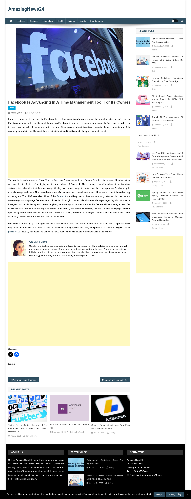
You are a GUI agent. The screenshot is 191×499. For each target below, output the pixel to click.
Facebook (61, 196)
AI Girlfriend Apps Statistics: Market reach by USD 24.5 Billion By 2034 (167, 99)
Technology (47, 21)
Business (34, 21)
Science (71, 21)
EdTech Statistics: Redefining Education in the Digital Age (167, 79)
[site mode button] (175, 20)
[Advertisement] (69, 157)
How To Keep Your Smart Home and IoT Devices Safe (167, 176)
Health (60, 21)
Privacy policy (175, 494)
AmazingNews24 (26, 9)
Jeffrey (112, 433)
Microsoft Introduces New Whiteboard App (69, 426)
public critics (14, 231)
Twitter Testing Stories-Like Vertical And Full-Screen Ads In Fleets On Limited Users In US (27, 428)
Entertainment (96, 21)
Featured (21, 21)
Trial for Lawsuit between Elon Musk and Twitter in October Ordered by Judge (167, 216)
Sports (83, 21)
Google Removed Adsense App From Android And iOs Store (110, 427)
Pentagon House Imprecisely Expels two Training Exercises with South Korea (25, 380)
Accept (159, 494)
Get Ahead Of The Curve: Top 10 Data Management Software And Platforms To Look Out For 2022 (167, 156)
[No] (187, 494)
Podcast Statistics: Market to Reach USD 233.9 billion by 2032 (167, 59)
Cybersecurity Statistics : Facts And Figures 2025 (167, 40)
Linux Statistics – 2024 (148, 135)
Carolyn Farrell (34, 113)
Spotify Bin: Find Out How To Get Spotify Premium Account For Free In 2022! (167, 195)
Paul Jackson (143, 146)
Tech (12, 108)
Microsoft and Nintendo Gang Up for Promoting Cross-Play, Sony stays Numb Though (116, 380)
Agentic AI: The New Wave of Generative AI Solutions (167, 119)
